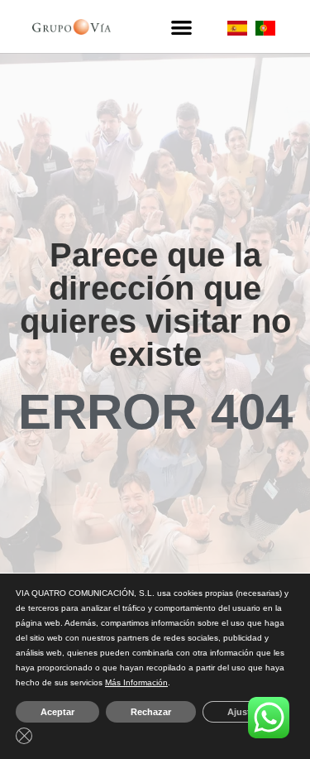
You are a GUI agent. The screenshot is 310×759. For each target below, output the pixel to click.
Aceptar (57, 712)
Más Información (136, 682)
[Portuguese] (265, 31)
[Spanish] (237, 31)
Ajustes (243, 712)
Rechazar (151, 712)
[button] (181, 27)
